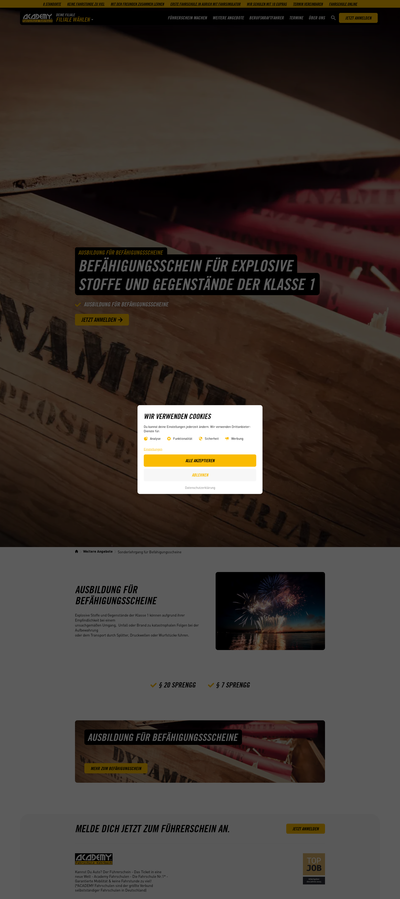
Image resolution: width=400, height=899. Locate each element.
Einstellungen (153, 449)
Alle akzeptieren (200, 460)
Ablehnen (200, 475)
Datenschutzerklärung (200, 487)
